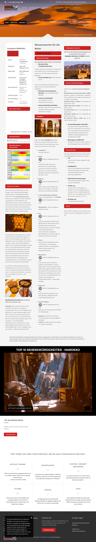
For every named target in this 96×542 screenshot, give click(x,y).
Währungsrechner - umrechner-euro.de (21, 132)
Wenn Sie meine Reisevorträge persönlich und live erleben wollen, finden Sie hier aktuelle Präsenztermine (17, 475)
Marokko (23, 22)
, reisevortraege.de (54, 537)
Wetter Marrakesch (12, 140)
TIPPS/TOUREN (59, 7)
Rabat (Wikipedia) (24, 71)
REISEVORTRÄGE (47, 7)
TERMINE (24, 7)
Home (7, 22)
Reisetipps (14, 22)
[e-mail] (22, 2)
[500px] (8, 2)
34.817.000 (23, 67)
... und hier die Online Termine (17, 479)
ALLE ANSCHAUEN (10, 434)
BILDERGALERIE (34, 7)
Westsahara (24, 61)
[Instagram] (5, 2)
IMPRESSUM (77, 7)
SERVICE (68, 7)
